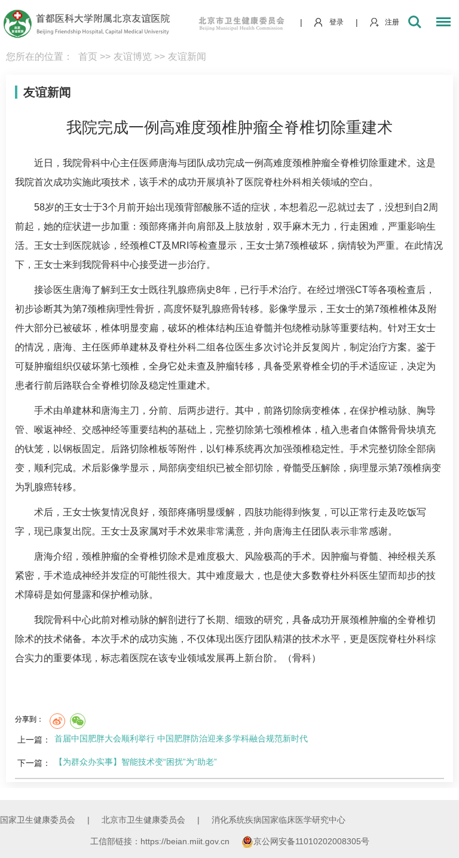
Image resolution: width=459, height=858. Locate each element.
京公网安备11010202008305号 (311, 841)
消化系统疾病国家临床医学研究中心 (278, 820)
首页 (87, 56)
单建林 (134, 347)
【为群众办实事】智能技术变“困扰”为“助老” (135, 762)
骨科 (91, 163)
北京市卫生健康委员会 (143, 820)
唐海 (168, 163)
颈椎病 (101, 309)
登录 (336, 22)
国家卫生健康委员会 (37, 820)
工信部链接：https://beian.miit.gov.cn (161, 841)
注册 (392, 22)
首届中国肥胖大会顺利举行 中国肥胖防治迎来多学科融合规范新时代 (181, 738)
